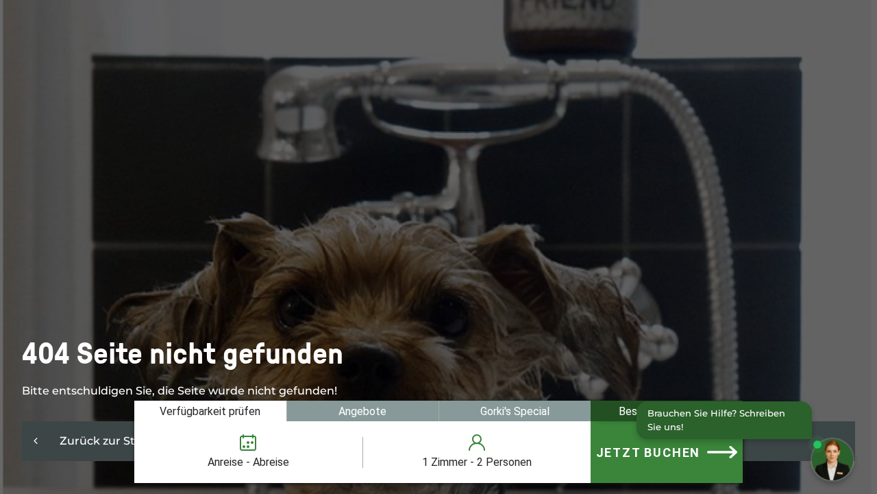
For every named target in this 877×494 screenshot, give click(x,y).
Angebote (362, 411)
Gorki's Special (514, 411)
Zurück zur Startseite (119, 440)
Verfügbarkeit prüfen (210, 411)
